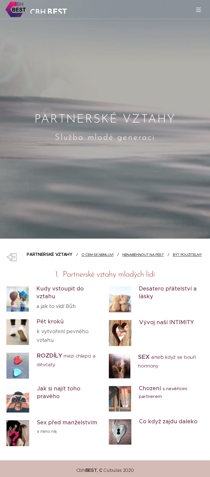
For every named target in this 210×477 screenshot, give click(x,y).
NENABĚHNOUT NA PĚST (143, 254)
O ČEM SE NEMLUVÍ (97, 254)
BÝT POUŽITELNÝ (187, 254)
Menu (198, 9)
